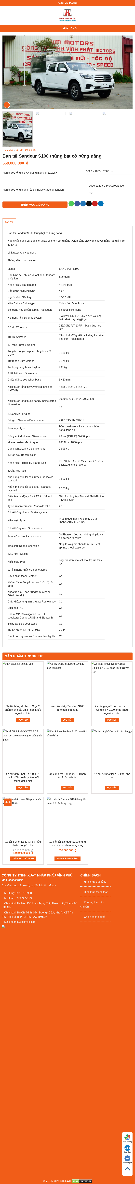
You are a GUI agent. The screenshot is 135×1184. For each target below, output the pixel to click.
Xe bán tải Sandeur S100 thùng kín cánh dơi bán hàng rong (67, 843)
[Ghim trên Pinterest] (95, 203)
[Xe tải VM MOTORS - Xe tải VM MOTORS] (67, 15)
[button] (56, 28)
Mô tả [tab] (9, 222)
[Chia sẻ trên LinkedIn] (101, 203)
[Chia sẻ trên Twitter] (83, 203)
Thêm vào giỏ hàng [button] (23, 858)
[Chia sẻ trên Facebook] (77, 203)
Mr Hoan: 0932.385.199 (18, 898)
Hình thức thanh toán (96, 892)
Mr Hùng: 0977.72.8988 (18, 893)
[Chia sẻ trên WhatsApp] (71, 203)
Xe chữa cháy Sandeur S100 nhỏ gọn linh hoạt (67, 708)
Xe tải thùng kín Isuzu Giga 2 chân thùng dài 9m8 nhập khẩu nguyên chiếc (23, 710)
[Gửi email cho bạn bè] (89, 203)
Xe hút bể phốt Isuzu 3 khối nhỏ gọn (112, 776)
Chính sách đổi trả (94, 916)
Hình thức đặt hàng (95, 881)
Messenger (127, 1163)
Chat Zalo (127, 1152)
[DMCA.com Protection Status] (82, 1181)
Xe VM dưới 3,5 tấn (26, 150)
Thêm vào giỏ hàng (35, 204)
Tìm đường (127, 1142)
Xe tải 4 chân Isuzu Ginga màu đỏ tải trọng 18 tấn (23, 843)
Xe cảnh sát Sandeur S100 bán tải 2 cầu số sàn (67, 776)
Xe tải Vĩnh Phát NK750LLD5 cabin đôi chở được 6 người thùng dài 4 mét (23, 777)
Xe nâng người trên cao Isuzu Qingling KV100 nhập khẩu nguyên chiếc (112, 710)
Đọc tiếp (23, 720)
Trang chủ (7, 150)
